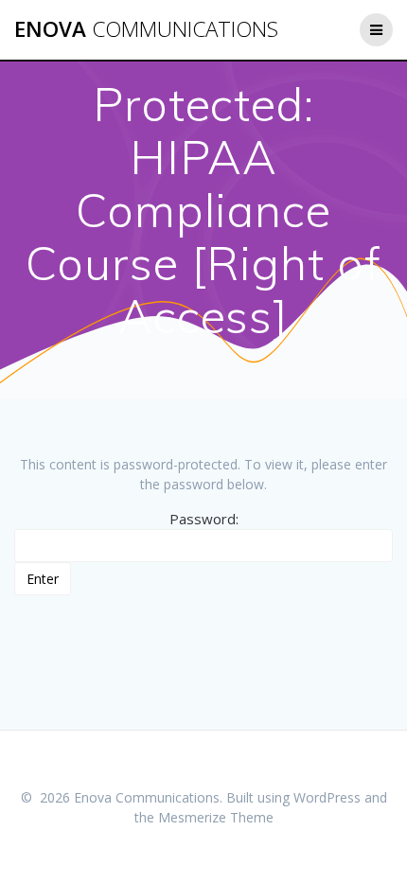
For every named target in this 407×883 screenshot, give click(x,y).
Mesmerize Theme (216, 817)
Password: (204, 518)
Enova (146, 29)
